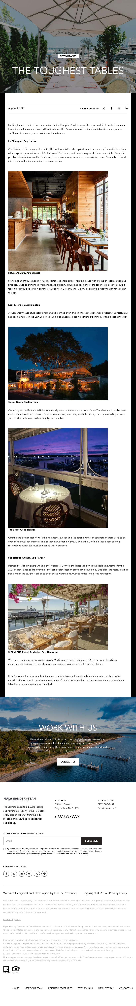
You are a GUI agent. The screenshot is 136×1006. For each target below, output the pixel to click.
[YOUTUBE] (29, 874)
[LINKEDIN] (22, 874)
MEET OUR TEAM (34, 988)
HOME (16, 988)
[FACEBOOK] (6, 874)
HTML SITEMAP (106, 988)
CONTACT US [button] (68, 762)
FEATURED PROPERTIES (60, 988)
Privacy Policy (118, 893)
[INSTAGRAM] (14, 874)
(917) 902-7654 (106, 804)
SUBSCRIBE (91, 841)
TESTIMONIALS (85, 988)
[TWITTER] (37, 874)
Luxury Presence (65, 893)
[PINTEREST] (44, 874)
